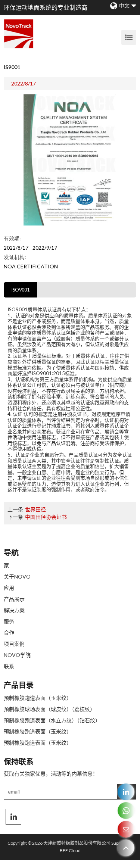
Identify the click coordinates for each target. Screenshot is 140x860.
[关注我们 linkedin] (13, 817)
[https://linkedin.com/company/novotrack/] (126, 791)
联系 (9, 666)
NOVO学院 (17, 655)
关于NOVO (17, 576)
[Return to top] (126, 847)
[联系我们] (126, 829)
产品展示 (14, 599)
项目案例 (14, 644)
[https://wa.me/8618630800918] (126, 810)
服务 (9, 621)
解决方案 (14, 610)
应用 (9, 588)
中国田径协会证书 (46, 517)
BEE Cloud (70, 850)
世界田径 (35, 509)
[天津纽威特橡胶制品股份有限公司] (19, 34)
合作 (9, 632)
